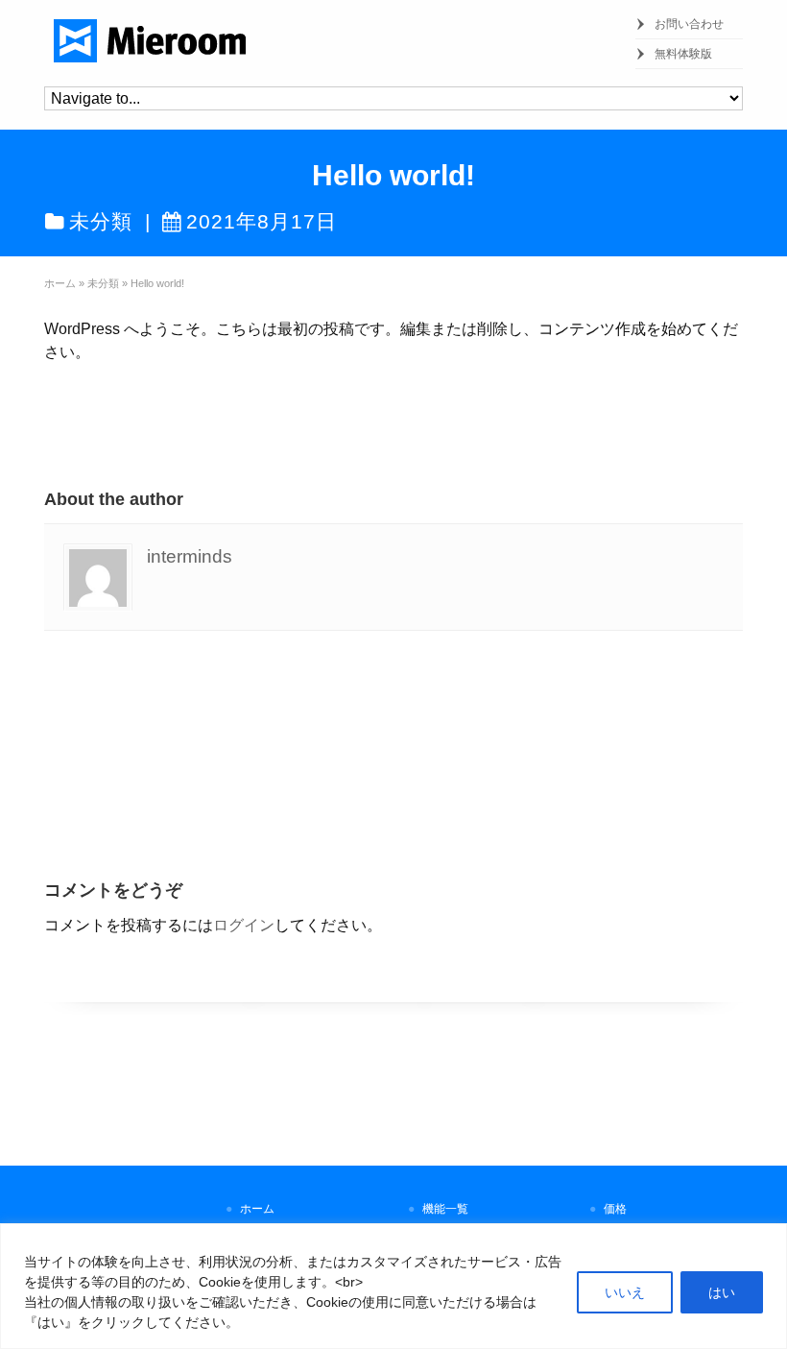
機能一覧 (445, 1209)
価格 (615, 1209)
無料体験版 (683, 53)
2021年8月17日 (261, 221)
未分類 (100, 221)
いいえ (625, 1292)
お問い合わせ (689, 24)
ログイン (243, 925)
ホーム (257, 1209)
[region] (393, 1286)
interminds (189, 556)
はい (721, 1292)
